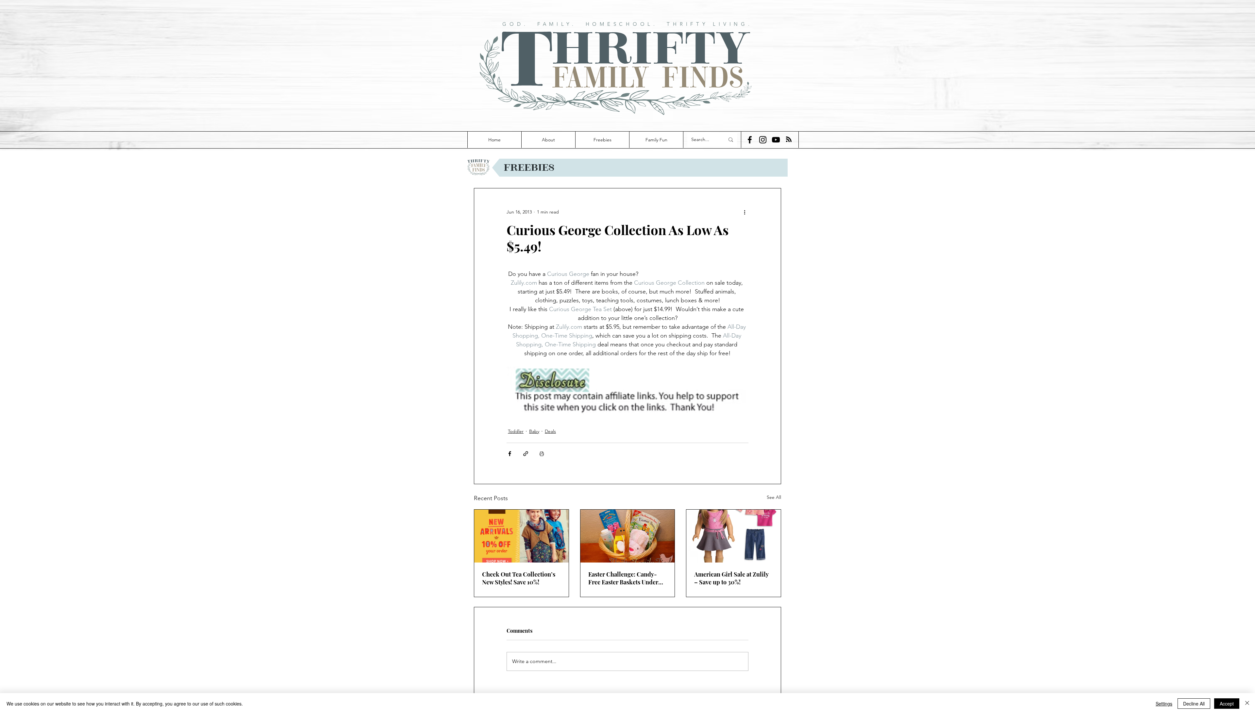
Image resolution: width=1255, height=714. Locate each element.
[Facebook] (750, 140)
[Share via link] (526, 454)
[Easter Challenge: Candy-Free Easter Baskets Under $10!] (627, 536)
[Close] (1247, 703)
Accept (1227, 703)
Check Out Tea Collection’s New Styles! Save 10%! (518, 578)
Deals (550, 431)
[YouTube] (776, 140)
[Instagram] (763, 140)
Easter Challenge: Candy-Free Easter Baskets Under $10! (623, 578)
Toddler (516, 431)
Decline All (1194, 703)
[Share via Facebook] (510, 454)
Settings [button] (1164, 703)
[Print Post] (542, 454)
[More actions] (744, 212)
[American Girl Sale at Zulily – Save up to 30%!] (733, 536)
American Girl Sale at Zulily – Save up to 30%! (731, 578)
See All (774, 497)
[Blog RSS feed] (789, 139)
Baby (534, 431)
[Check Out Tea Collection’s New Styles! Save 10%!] (521, 536)
